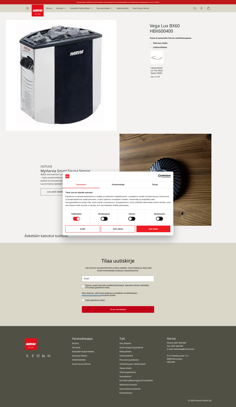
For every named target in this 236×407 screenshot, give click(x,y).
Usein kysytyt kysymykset (131, 347)
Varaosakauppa (82, 338)
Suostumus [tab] (81, 184)
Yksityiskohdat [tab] (118, 184)
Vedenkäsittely (123, 8)
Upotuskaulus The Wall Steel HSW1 (157, 70)
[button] (27, 8)
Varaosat (59, 8)
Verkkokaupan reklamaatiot (132, 364)
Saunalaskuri (125, 376)
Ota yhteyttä (125, 343)
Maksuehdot (125, 351)
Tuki (122, 338)
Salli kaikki (153, 229)
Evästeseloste (125, 392)
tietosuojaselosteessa (91, 295)
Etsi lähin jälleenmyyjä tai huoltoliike (136, 380)
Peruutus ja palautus (129, 359)
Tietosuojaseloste (127, 372)
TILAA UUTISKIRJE (118, 309)
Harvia (171, 338)
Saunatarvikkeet (103, 8)
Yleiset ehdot (125, 368)
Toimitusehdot (126, 355)
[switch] (104, 219)
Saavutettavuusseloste (129, 388)
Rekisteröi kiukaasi (128, 384)
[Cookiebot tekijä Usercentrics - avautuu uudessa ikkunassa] (160, 176)
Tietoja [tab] (155, 184)
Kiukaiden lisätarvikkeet (80, 8)
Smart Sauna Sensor (141, 8)
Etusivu (49, 8)
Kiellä (82, 229)
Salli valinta (118, 229)
